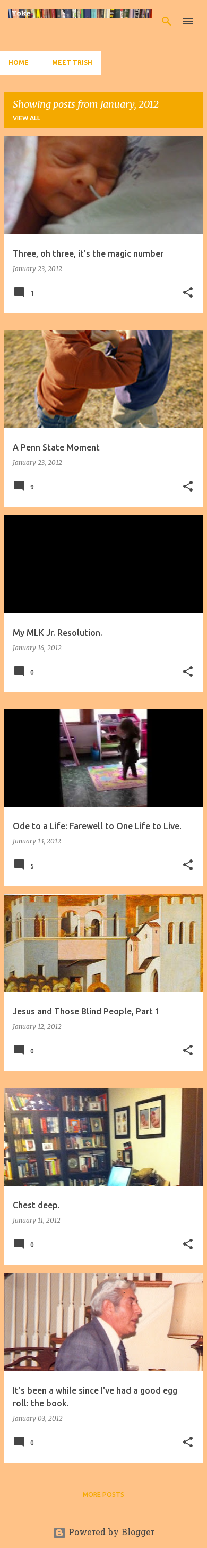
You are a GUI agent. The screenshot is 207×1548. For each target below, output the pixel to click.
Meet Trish (72, 62)
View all (26, 117)
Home (18, 62)
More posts (103, 1494)
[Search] (166, 21)
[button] (188, 293)
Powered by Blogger (110, 1533)
